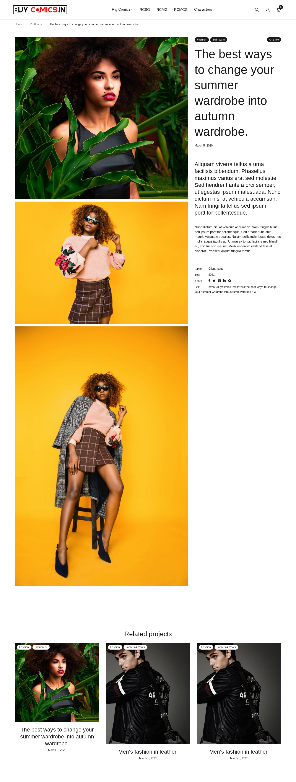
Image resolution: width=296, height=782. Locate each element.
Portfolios (36, 24)
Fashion (202, 39)
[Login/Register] (267, 9)
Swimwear (219, 39)
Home (18, 24)
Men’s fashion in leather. (148, 752)
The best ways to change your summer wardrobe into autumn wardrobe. (57, 736)
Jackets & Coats (135, 647)
